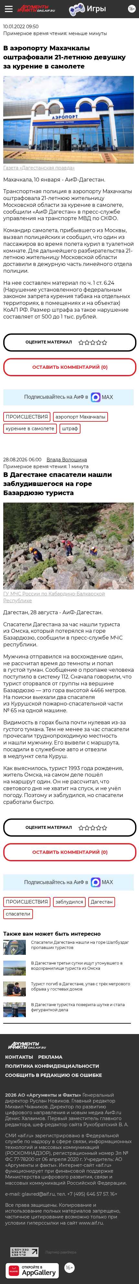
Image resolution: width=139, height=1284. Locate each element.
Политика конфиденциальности (52, 1066)
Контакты (19, 1057)
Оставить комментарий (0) (70, 367)
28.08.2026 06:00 (22, 460)
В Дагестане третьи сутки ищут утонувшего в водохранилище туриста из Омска (77, 966)
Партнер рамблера (61, 1252)
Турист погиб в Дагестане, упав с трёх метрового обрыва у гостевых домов (80, 986)
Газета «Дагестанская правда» (39, 168)
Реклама (50, 1057)
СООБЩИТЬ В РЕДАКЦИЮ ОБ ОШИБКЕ (53, 1075)
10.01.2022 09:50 (20, 27)
